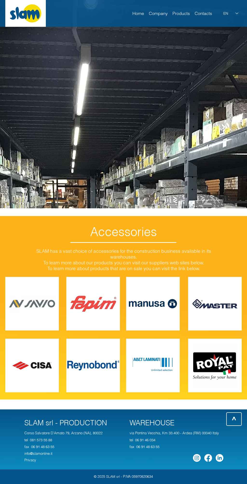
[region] (25, 13)
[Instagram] (197, 458)
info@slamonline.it (38, 453)
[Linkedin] (219, 458)
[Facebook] (208, 458)
